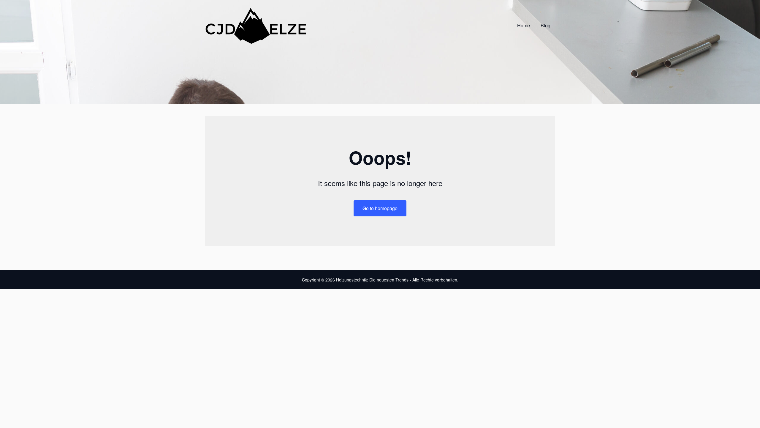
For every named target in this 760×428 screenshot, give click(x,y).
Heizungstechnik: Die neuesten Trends (372, 280)
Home (523, 25)
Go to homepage (380, 208)
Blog (545, 25)
